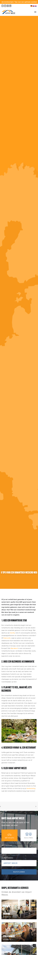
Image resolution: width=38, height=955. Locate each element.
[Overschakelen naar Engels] (33, 6)
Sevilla (12, 633)
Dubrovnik (7, 638)
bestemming (31, 788)
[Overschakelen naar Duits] (31, 6)
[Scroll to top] (34, 945)
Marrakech (14, 648)
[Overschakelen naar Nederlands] (36, 6)
